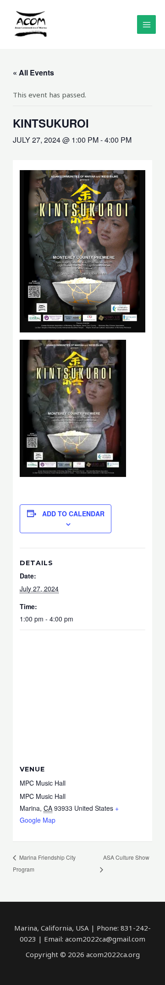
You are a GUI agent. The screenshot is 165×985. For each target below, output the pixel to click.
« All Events (33, 72)
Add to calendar (73, 513)
